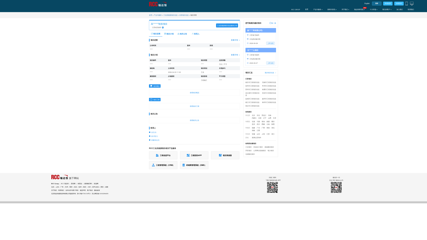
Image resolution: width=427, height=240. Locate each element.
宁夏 (258, 121)
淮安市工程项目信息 (269, 93)
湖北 (273, 128)
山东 (258, 134)
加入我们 (400, 9)
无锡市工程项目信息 (269, 82)
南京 (84, 187)
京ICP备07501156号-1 (84, 193)
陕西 (273, 124)
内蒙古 (254, 118)
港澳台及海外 (256, 137)
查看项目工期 (194, 106)
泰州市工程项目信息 (269, 102)
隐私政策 (97, 190)
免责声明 (83, 190)
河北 (258, 115)
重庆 (273, 121)
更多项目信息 (270, 72)
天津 (274, 118)
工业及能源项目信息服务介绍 (227, 25)
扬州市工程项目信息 (269, 99)
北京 (253, 115)
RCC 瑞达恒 (65, 183)
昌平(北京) (95, 187)
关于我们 (345, 9)
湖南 (253, 130)
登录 (376, 3)
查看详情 (235, 40)
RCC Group (55, 183)
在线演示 (399, 3)
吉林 (259, 118)
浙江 (273, 134)
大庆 (89, 187)
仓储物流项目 (250, 154)
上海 (263, 134)
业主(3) (153, 132)
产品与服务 (317, 9)
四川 (258, 124)
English (367, 3)
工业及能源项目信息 (170, 15)
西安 (102, 187)
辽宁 (264, 118)
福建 (253, 128)
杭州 (80, 187)
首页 (306, 9)
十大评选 (373, 9)
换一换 (273, 23)
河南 (269, 115)
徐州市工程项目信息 (252, 86)
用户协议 (90, 190)
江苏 (268, 134)
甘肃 (253, 121)
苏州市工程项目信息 (252, 89)
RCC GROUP (295, 9)
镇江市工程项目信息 (252, 102)
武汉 (75, 187)
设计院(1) (154, 136)
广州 (61, 187)
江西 (258, 130)
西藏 (263, 124)
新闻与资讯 (331, 9)
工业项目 (248, 147)
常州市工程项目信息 (269, 86)
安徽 (253, 134)
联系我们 (411, 9)
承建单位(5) (155, 140)
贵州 (253, 124)
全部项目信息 (184, 15)
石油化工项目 (258, 147)
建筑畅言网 (88, 183)
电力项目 (271, 150)
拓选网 (96, 183)
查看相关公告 (194, 120)
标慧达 (80, 183)
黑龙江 (264, 115)
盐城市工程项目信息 (252, 99)
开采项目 (248, 150)
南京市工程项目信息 (252, 82)
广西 (263, 128)
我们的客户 (386, 9)
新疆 (268, 121)
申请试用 (388, 3)
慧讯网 (73, 183)
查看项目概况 (194, 92)
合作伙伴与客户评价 (72, 190)
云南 (268, 124)
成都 (106, 187)
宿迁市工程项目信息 (252, 106)
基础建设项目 (269, 147)
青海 (263, 121)
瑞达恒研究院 (359, 9)
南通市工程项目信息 (269, 89)
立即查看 (270, 43)
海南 (268, 128)
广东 (258, 128)
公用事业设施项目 (259, 150)
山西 (269, 118)
